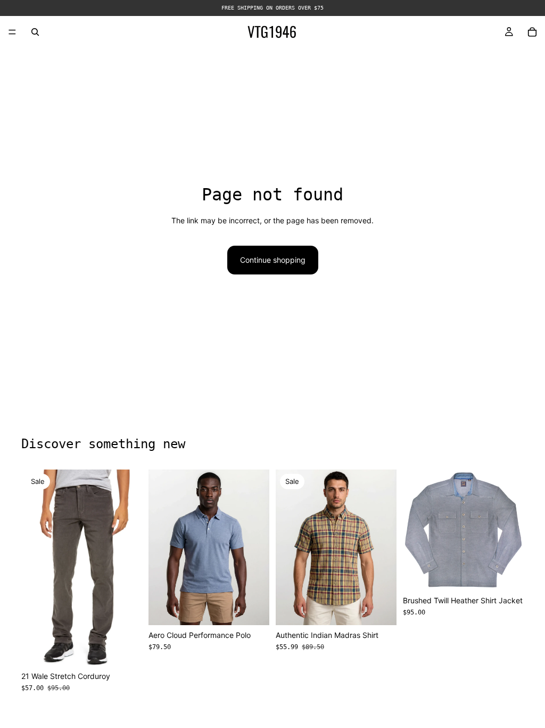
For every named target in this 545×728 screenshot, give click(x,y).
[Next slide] (257, 547)
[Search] (35, 32)
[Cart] (532, 32)
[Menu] (12, 32)
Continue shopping (272, 259)
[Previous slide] (160, 547)
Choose (134, 649)
